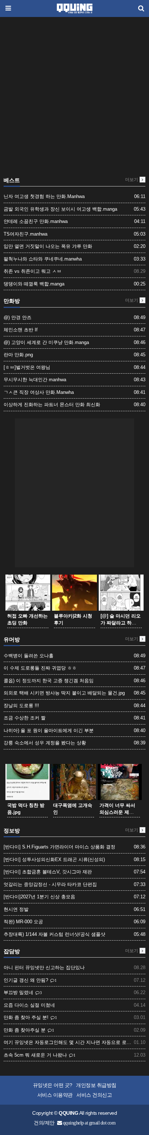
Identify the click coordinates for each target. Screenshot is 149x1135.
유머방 (12, 639)
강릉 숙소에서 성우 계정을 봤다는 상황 (45, 742)
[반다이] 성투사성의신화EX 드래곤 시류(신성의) (54, 859)
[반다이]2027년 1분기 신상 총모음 (39, 896)
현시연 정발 (16, 909)
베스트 (12, 180)
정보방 (12, 830)
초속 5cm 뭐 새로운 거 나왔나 (36, 1055)
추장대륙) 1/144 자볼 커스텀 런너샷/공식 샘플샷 (54, 934)
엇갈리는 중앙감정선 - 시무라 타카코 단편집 (50, 884)
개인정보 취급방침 (96, 1085)
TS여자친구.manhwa (25, 234)
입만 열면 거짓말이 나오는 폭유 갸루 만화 (48, 246)
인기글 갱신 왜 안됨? (27, 980)
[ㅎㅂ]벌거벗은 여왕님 (27, 367)
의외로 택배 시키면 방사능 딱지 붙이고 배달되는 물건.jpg (64, 693)
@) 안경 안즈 (17, 317)
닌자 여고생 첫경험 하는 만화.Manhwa (44, 196)
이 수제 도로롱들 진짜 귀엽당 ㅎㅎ (40, 668)
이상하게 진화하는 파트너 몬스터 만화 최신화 (52, 404)
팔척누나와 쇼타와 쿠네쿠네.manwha (43, 259)
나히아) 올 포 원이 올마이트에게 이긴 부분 (49, 730)
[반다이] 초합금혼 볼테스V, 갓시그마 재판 (48, 871)
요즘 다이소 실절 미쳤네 (29, 1005)
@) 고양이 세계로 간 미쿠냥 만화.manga (46, 342)
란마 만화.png (18, 354)
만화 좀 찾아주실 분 (25, 1030)
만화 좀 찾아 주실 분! (27, 1017)
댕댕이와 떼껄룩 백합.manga (34, 284)
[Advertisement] (74, 98)
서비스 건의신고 (94, 1095)
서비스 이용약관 (55, 1095)
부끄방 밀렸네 (19, 992)
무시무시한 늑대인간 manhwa (35, 379)
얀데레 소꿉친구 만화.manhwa (36, 221)
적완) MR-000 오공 (23, 921)
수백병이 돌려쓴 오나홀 (29, 655)
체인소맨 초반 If (21, 329)
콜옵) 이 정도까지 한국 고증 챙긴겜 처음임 (49, 680)
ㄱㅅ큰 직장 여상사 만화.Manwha (39, 392)
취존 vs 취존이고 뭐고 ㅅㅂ (32, 271)
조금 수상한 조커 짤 (25, 718)
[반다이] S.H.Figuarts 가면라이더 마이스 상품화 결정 (59, 847)
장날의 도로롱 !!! (21, 705)
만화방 (12, 301)
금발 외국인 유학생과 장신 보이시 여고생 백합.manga (60, 209)
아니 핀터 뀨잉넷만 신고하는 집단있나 (44, 967)
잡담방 (12, 951)
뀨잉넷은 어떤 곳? (52, 1085)
